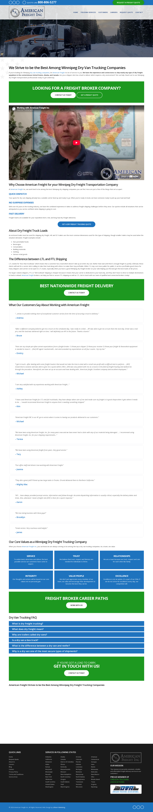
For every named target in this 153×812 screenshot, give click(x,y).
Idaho (47, 764)
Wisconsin (79, 787)
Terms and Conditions (16, 774)
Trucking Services (88, 12)
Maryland (48, 769)
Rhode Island (95, 779)
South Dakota (65, 782)
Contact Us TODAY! (63, 95)
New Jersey (79, 774)
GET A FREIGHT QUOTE (89, 95)
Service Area (13, 777)
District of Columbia (67, 762)
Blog (10, 767)
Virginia (93, 784)
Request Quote (126, 12)
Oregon (63, 779)
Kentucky (64, 767)
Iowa (92, 764)
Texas (93, 782)
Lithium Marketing (59, 807)
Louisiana (79, 767)
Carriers (113, 12)
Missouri (63, 772)
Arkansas (94, 757)
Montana (79, 772)
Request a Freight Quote (128, 2)
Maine (93, 767)
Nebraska (94, 772)
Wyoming (94, 787)
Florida (78, 762)
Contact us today (76, 673)
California (48, 759)
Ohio (92, 777)
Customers (103, 12)
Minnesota (94, 769)
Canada (63, 759)
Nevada (48, 774)
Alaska (63, 757)
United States (49, 784)
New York (48, 777)
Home (75, 12)
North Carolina (65, 777)
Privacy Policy (13, 772)
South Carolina (50, 782)
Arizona (78, 757)
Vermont (79, 784)
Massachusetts (65, 769)
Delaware (48, 762)
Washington (49, 787)
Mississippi (48, 772)
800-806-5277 (47, 2)
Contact (139, 12)
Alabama (48, 757)
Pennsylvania (80, 779)
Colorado (79, 759)
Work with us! (76, 605)
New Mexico (95, 774)
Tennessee (79, 782)
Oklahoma (48, 779)
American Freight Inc (29, 546)
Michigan (79, 769)
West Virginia (65, 787)
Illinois (63, 764)
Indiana (78, 764)
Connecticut (95, 759)
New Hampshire (66, 774)
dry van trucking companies (40, 73)
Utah (62, 784)
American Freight (59, 73)
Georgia (94, 762)
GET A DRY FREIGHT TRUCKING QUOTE (76, 224)
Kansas (47, 767)
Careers (11, 764)
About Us (12, 762)
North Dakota (80, 777)
